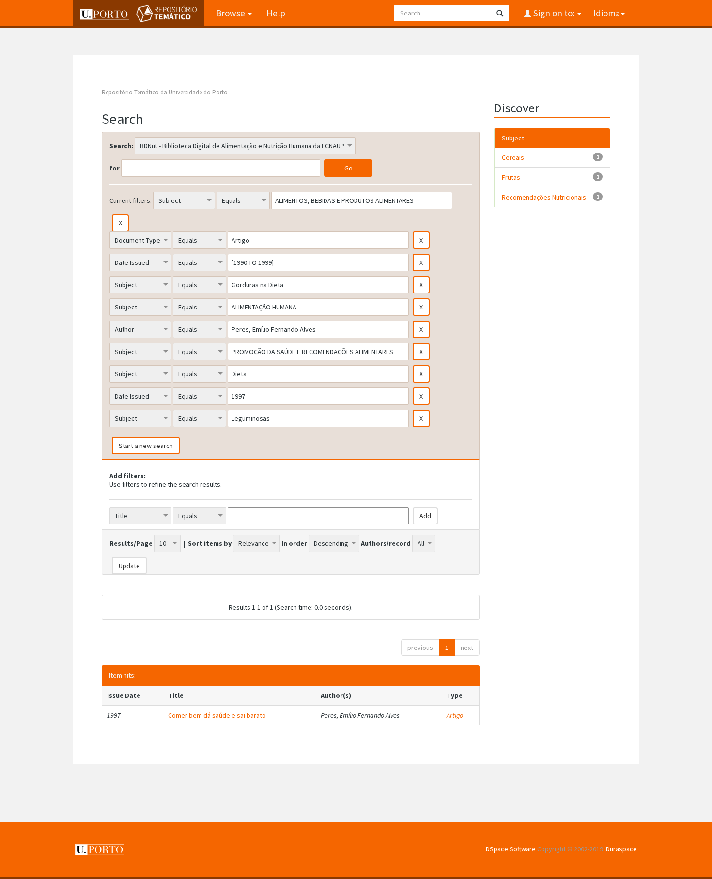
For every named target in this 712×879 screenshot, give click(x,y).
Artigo (455, 715)
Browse (231, 13)
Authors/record (386, 543)
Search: (121, 145)
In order (294, 543)
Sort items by (210, 543)
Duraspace (621, 849)
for (114, 168)
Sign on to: (553, 13)
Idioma (606, 13)
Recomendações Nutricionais (544, 197)
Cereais (513, 157)
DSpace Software (511, 849)
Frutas (511, 177)
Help (275, 13)
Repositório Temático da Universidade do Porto (165, 92)
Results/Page (131, 543)
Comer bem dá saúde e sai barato (217, 715)
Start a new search (146, 445)
